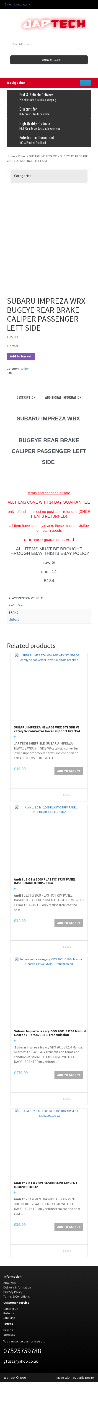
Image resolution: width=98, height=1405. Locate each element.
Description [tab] (26, 397)
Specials (9, 1334)
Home (11, 156)
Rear (19, 605)
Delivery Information (17, 1287)
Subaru (14, 619)
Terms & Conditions (16, 1296)
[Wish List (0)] (80, 4)
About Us (9, 1283)
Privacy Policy (12, 1292)
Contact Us (10, 1309)
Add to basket (21, 356)
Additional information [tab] (63, 397)
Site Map (9, 1318)
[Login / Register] (76, 4)
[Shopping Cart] (85, 4)
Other (22, 156)
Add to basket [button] (68, 771)
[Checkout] (91, 4)
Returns (8, 1313)
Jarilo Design (86, 1378)
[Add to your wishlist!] (14, 795)
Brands (8, 1330)
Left (12, 605)
